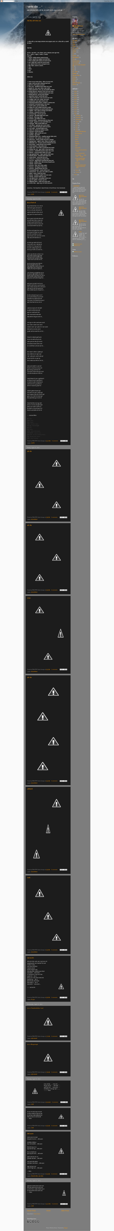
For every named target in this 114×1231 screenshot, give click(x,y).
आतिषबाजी (30, 789)
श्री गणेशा (74, 84)
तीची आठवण (30, 1134)
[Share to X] (63, 192)
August (77, 121)
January (77, 172)
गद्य (73, 53)
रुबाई (74, 59)
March (77, 170)
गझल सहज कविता (76, 75)
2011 (75, 113)
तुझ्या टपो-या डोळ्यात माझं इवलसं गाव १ (82, 196)
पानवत (28, 598)
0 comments (54, 192)
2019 (75, 97)
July (76, 123)
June (76, 125)
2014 (75, 107)
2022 (75, 93)
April (76, 129)
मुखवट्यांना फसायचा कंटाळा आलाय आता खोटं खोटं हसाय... (80, 166)
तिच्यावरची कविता (34, 1176)
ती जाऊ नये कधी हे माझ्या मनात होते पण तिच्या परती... (80, 160)
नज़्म (73, 68)
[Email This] (60, 192)
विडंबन (74, 81)
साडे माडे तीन (30, 958)
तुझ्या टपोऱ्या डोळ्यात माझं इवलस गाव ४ (82, 221)
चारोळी (32, 1104)
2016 (75, 103)
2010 (75, 174)
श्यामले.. (80, 231)
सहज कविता (40, 1176)
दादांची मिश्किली (76, 186)
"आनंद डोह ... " (34, 7)
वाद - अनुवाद (75, 71)
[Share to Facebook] (65, 192)
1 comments (54, 669)
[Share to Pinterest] (66, 192)
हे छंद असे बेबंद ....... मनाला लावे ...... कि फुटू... (80, 156)
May (76, 127)
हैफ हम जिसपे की (31, 203)
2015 (75, 105)
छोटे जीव (29, 451)
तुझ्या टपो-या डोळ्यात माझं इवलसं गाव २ (82, 208)
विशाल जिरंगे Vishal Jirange (78, 26)
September (78, 119)
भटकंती (74, 77)
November (78, 117)
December (78, 115)
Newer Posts (31, 1210)
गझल (74, 42)
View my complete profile (79, 34)
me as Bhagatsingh (32, 1044)
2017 (75, 101)
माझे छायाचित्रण (34, 519)
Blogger (66, 1227)
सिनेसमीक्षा (74, 73)
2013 (75, 109)
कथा (73, 69)
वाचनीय (32, 194)
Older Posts (65, 1210)
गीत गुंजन (33, 999)
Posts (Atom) (37, 1213)
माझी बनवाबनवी (34, 1038)
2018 (75, 99)
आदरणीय (33, 443)
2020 (75, 95)
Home (48, 1210)
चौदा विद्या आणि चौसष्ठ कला (34, 21)
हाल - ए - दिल (75, 48)
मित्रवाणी (74, 79)
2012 (75, 111)
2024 (75, 91)
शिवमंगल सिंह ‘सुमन (76, 82)
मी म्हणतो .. (75, 55)
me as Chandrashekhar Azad (35, 1008)
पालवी (28, 878)
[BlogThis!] (62, 192)
